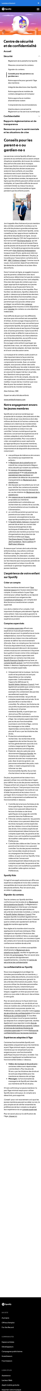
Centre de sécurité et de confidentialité (20, 961)
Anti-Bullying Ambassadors (24, 250)
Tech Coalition (28, 541)
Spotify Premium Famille (14, 660)
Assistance (6, 1375)
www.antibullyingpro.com (14, 399)
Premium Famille (26, 753)
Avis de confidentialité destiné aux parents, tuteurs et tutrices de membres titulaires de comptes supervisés (21, 1027)
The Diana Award (24, 240)
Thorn (27, 536)
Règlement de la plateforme (21, 462)
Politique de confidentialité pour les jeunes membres (21, 1031)
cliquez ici (13, 1116)
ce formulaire (17, 955)
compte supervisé (29, 1109)
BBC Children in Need (17, 260)
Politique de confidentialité (15, 1015)
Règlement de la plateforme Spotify (21, 903)
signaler (11, 309)
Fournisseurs (7, 1361)
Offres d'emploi (8, 1322)
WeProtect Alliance (16, 544)
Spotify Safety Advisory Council (23, 522)
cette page (17, 890)
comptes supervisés (15, 628)
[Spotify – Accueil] (7, 9)
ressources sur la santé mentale (24, 497)
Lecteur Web (7, 1380)
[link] (22, 51)
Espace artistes (8, 1342)
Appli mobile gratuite (10, 1385)
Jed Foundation (14, 541)
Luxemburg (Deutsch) (8, 3)
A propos (5, 1318)
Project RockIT (29, 539)
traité (6, 924)
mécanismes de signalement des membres (22, 473)
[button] (22, 56)
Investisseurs (7, 1356)
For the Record (8, 1327)
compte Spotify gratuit (13, 663)
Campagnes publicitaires (12, 1351)
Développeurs (7, 1346)
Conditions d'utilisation (13, 599)
